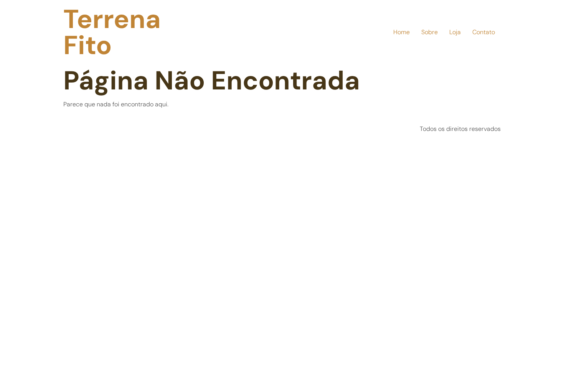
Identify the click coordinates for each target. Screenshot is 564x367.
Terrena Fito (112, 32)
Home (401, 32)
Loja (455, 32)
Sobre (429, 32)
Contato (483, 32)
